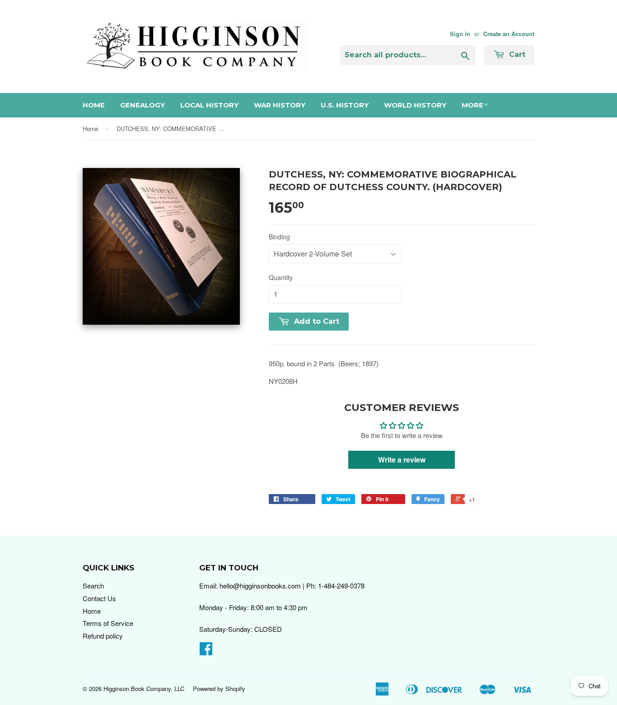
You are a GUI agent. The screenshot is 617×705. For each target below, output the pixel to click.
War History (279, 105)
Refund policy (103, 635)
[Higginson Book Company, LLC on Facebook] (206, 651)
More (472, 105)
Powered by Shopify (219, 688)
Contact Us (99, 598)
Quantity (281, 277)
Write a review (401, 459)
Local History (209, 105)
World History (415, 105)
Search (93, 585)
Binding (279, 236)
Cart (516, 54)
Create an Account (508, 34)
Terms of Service (108, 623)
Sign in (460, 34)
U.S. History (345, 105)
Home (94, 105)
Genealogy (142, 105)
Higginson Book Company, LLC (143, 688)
